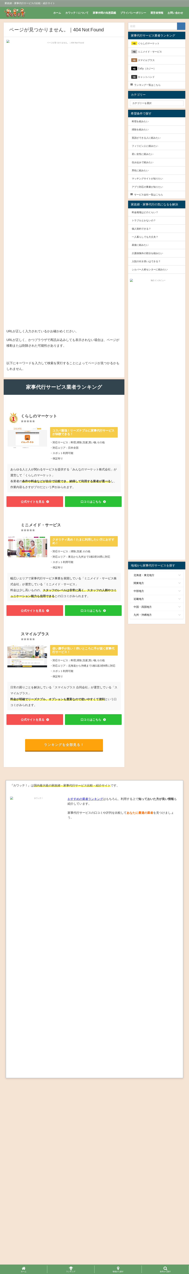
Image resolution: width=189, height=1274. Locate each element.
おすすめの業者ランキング (85, 798)
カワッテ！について (77, 12)
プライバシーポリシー (133, 12)
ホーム (57, 12)
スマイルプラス (144, 60)
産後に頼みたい (140, 245)
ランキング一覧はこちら (147, 85)
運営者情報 (156, 12)
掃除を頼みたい (140, 129)
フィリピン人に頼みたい (145, 146)
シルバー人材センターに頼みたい (150, 269)
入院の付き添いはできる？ (146, 261)
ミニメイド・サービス (147, 52)
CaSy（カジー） (144, 68)
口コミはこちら (91, 501)
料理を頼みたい (140, 121)
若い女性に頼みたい (142, 154)
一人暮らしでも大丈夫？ (145, 237)
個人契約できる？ (141, 229)
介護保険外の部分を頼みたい (147, 253)
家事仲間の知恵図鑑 (104, 12)
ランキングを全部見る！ (64, 744)
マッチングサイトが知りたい (147, 178)
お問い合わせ (175, 12)
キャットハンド (144, 77)
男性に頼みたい (140, 170)
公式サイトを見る (32, 501)
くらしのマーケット (146, 43)
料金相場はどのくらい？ (145, 212)
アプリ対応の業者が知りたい (147, 187)
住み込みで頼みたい (142, 162)
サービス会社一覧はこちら (148, 194)
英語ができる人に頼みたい (146, 137)
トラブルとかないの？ (144, 220)
